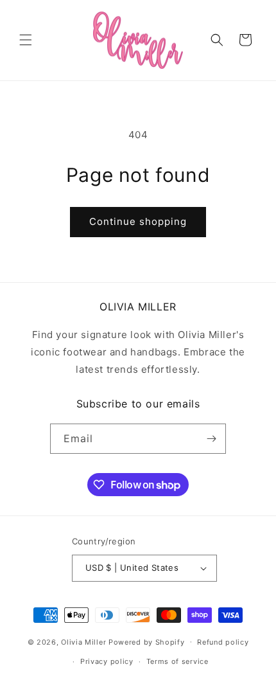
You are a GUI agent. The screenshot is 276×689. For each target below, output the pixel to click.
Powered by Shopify (146, 641)
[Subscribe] (211, 439)
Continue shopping (138, 221)
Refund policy (222, 642)
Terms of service (177, 661)
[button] (26, 40)
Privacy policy (107, 661)
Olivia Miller (83, 641)
